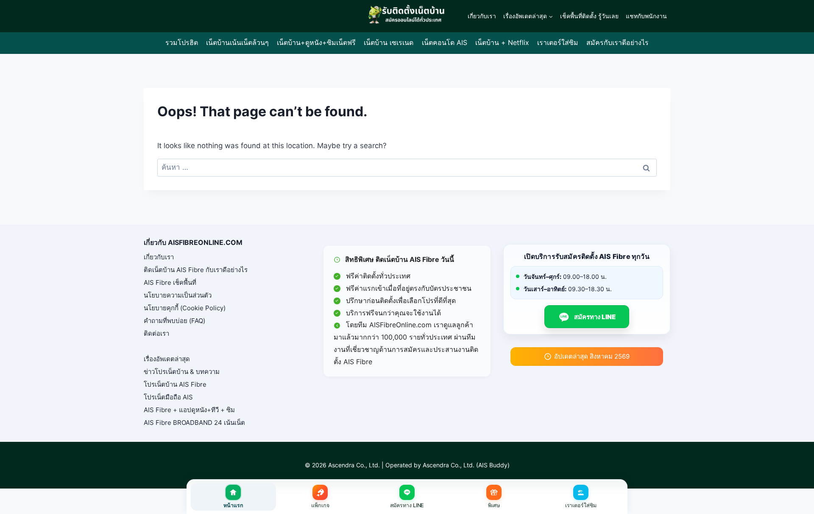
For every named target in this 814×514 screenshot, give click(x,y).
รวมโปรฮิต (181, 42)
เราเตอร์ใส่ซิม (557, 42)
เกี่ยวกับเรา (482, 16)
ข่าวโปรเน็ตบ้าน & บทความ (182, 372)
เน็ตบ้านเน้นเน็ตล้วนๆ (237, 42)
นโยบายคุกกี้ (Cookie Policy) (185, 308)
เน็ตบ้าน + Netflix (502, 42)
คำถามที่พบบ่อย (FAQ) (174, 321)
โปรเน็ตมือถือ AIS (168, 397)
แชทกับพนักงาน (646, 16)
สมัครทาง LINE (588, 317)
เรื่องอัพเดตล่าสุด (167, 359)
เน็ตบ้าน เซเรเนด (388, 42)
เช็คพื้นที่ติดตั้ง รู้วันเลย (589, 16)
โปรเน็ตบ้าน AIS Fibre (175, 384)
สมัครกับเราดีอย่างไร (617, 42)
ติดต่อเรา (156, 333)
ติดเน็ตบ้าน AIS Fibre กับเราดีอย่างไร (196, 270)
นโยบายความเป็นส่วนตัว (178, 295)
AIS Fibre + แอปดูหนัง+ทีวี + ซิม (189, 410)
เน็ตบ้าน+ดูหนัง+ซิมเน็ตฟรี (316, 42)
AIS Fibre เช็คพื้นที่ (170, 282)
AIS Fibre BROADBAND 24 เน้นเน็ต (194, 423)
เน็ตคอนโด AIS (444, 42)
